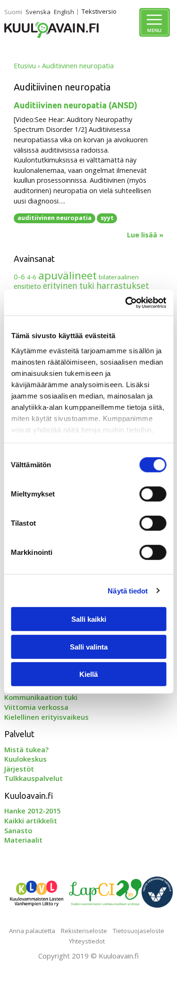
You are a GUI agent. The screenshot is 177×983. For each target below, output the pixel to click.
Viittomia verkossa (36, 707)
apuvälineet (67, 275)
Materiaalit (23, 840)
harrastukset (122, 285)
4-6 (31, 277)
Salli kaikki (88, 619)
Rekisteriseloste (84, 930)
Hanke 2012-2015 (32, 810)
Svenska (38, 12)
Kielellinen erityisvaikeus (46, 717)
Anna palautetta (32, 930)
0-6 (19, 276)
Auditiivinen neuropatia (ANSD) (75, 105)
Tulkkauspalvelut (33, 778)
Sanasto (18, 830)
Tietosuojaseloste (138, 930)
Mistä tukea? (26, 749)
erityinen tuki (68, 285)
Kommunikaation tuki (40, 697)
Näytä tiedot (128, 590)
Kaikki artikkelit (30, 820)
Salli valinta (89, 646)
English (64, 12)
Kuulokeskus (25, 759)
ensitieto (27, 286)
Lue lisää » (145, 235)
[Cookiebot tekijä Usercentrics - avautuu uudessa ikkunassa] (126, 302)
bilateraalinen (119, 277)
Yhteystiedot (87, 941)
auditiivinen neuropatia (54, 217)
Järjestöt (19, 768)
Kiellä (88, 674)
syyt (107, 217)
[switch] (152, 494)
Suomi (13, 12)
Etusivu (25, 65)
